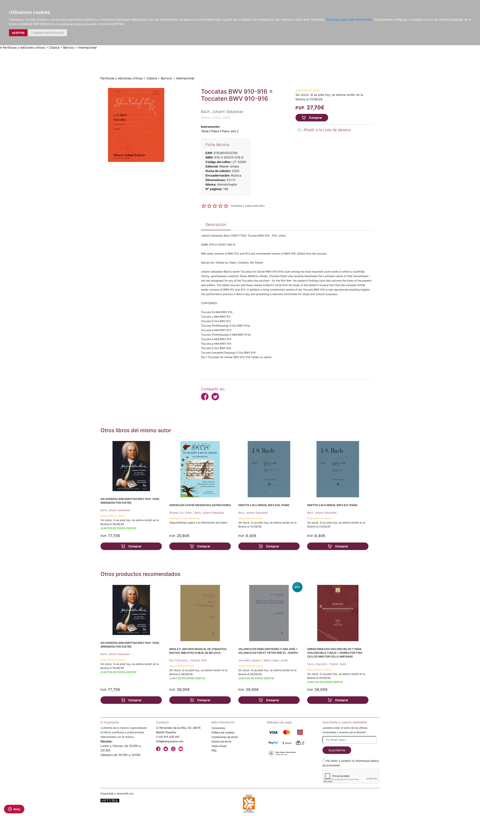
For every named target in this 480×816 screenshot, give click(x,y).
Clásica (54, 47)
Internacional (87, 47)
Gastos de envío (221, 741)
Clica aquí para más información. (349, 19)
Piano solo (229, 131)
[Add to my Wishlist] (299, 130)
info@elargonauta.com (170, 741)
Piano (215, 131)
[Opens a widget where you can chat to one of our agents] (14, 809)
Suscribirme (336, 750)
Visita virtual (219, 746)
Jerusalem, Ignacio (250, 660)
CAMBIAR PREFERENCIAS (47, 32)
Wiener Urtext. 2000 (215, 117)
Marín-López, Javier (276, 660)
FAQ (214, 750)
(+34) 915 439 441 (168, 736)
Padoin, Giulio (338, 664)
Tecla (204, 131)
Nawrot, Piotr (199, 660)
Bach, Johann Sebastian (115, 510)
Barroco (68, 47)
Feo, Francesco (179, 660)
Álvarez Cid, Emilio (181, 512)
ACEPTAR (18, 32)
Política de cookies (223, 732)
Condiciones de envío (225, 737)
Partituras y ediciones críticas (24, 47)
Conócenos (218, 728)
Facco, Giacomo (317, 664)
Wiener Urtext (229, 166)
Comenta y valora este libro (248, 205)
